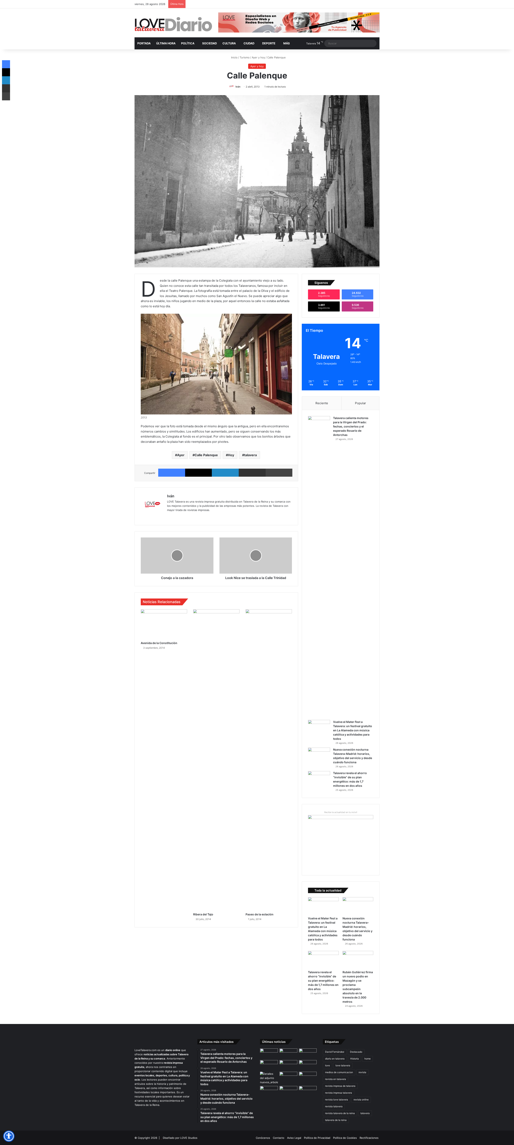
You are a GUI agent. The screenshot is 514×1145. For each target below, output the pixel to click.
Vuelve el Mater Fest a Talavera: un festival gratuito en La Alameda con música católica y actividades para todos (352, 730)
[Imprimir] (279, 473)
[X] (198, 473)
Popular (360, 403)
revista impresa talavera (338, 1092)
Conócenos (263, 1137)
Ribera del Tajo (203, 914)
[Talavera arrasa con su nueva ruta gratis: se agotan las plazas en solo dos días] (288, 1091)
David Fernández (334, 1051)
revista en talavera (335, 1079)
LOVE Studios (188, 1137)
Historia (354, 1058)
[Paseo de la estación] (269, 759)
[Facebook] (171, 473)
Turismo (245, 57)
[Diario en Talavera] (173, 24)
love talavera (343, 1065)
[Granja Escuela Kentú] (308, 1093)
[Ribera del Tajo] (216, 759)
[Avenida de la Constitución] (164, 624)
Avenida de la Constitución (159, 643)
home (367, 1058)
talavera (250, 455)
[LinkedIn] (225, 473)
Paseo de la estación (259, 914)
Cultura (229, 43)
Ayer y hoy (258, 57)
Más (286, 43)
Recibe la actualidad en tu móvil (340, 812)
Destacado (356, 1051)
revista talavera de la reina (340, 1113)
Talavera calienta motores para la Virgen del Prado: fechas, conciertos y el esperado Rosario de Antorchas (350, 426)
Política (187, 43)
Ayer (181, 455)
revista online (361, 1099)
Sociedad (209, 43)
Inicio (234, 57)
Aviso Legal (294, 1137)
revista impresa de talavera (340, 1085)
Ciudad (249, 43)
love (327, 1065)
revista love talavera (336, 1099)
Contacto (278, 1137)
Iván (238, 86)
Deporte (268, 43)
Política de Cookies (345, 1137)
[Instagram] (184, 516)
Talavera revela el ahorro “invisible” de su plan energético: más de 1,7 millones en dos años (323, 980)
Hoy (231, 455)
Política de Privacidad (317, 1137)
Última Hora (165, 43)
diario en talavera (335, 1058)
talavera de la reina (336, 1120)
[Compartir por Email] (252, 473)
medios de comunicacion (339, 1072)
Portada (144, 43)
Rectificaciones (369, 1137)
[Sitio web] (169, 516)
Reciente (321, 403)
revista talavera (334, 1106)
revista (362, 1072)
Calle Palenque (206, 455)
